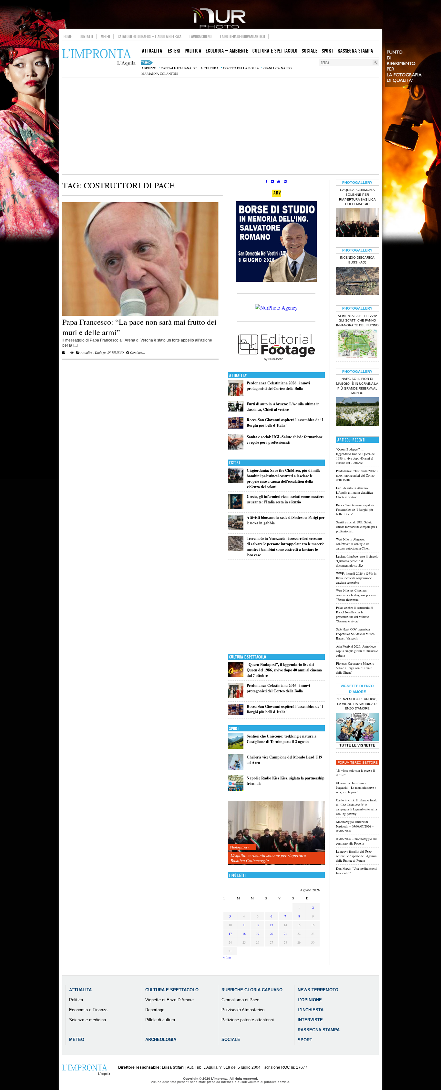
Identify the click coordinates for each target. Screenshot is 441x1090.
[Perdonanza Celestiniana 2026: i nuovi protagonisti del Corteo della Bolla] (235, 394)
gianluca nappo (277, 68)
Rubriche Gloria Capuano (251, 989)
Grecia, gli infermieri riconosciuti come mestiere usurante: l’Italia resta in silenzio (285, 499)
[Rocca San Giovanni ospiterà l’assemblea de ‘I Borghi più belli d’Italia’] (235, 427)
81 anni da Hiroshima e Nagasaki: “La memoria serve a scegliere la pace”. (356, 787)
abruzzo (148, 68)
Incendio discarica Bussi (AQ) (357, 260)
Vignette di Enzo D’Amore (169, 999)
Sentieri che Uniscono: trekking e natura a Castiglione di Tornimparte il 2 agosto (281, 738)
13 (271, 925)
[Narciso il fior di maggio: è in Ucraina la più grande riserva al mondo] (357, 412)
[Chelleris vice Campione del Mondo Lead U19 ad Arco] (235, 768)
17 (230, 933)
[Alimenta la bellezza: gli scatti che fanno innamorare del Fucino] (357, 344)
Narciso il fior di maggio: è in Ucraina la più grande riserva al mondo (357, 386)
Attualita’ (81, 989)
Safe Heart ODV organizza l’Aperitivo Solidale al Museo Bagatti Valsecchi (355, 633)
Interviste (310, 1019)
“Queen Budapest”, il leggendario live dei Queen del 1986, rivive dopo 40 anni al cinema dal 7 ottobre (284, 670)
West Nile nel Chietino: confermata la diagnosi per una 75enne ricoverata (355, 595)
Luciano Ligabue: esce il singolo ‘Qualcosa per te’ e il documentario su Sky (357, 561)
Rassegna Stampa (319, 1029)
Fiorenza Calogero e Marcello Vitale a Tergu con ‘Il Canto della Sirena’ (355, 668)
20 (271, 933)
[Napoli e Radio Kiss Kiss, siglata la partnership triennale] (235, 789)
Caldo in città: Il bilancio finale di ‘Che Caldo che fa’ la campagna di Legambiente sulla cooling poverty (356, 807)
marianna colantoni (159, 73)
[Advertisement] (220, 126)
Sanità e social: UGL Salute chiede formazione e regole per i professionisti (285, 439)
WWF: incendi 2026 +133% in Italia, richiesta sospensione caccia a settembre (356, 578)
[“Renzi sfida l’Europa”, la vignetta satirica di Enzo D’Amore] (357, 727)
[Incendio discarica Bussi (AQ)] (357, 281)
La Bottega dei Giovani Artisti (242, 36)
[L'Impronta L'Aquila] (99, 57)
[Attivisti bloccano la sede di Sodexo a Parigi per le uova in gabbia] (235, 528)
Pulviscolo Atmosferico (242, 1009)
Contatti (86, 36)
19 (257, 933)
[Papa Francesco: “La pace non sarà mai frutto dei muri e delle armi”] (140, 314)
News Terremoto (318, 989)
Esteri (234, 463)
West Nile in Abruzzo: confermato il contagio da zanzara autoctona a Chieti (353, 543)
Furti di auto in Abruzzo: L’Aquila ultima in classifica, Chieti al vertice (283, 406)
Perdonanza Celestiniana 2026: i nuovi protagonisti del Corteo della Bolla (278, 385)
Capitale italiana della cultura (190, 68)
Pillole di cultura (160, 1019)
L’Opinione (310, 999)
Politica (76, 999)
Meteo (105, 36)
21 (285, 933)
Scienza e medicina (87, 1019)
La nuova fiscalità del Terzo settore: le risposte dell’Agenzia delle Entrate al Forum (356, 856)
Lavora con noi (201, 36)
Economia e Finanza (88, 1009)
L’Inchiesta (310, 1009)
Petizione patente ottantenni (247, 1019)
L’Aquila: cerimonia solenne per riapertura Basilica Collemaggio (268, 858)
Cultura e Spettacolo (247, 657)
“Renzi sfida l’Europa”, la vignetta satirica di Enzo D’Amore (357, 703)
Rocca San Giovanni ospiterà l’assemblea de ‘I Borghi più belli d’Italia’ (285, 422)
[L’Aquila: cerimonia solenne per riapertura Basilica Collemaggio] (276, 833)
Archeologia (160, 1039)
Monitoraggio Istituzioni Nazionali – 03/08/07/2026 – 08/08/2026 (355, 826)
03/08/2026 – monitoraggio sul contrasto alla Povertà (356, 841)
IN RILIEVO (116, 352)
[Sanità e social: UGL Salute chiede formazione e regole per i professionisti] (235, 448)
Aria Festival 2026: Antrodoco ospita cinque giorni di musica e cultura (357, 651)
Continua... (137, 352)
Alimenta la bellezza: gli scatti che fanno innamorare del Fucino (357, 320)
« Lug (227, 957)
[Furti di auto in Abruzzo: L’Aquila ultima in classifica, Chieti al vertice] (235, 410)
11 (244, 925)
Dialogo (100, 352)
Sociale (230, 1039)
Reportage (154, 1009)
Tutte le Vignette (357, 745)
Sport (234, 728)
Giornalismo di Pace (240, 999)
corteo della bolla (241, 68)
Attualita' (87, 352)
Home (68, 36)
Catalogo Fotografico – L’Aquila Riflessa (149, 36)
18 (244, 933)
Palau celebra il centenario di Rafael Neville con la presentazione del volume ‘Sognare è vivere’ (354, 614)
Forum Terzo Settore (358, 762)
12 (257, 925)
